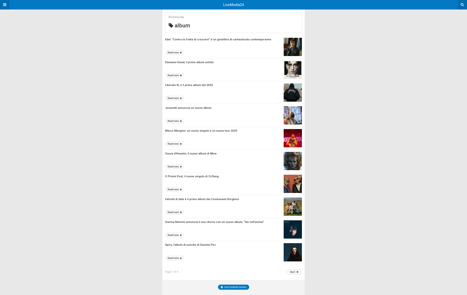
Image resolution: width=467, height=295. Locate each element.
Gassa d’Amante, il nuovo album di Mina (191, 153)
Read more (173, 52)
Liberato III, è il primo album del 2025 (189, 85)
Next (292, 272)
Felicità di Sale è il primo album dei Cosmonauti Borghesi (202, 199)
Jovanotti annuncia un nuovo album (188, 108)
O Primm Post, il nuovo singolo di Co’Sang (192, 176)
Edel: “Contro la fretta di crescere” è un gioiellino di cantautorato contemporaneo (218, 39)
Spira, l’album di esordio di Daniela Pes (190, 244)
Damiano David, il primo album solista (189, 62)
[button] (4, 4)
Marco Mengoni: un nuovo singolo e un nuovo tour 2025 (201, 130)
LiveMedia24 (233, 5)
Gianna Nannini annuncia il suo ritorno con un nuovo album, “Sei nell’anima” (214, 222)
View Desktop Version (235, 287)
